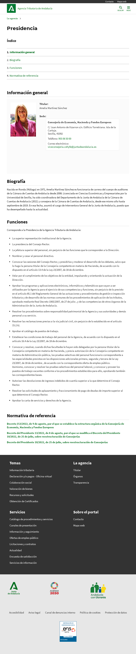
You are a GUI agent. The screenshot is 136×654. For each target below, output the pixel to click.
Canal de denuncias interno (60, 612)
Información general (22, 52)
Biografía (15, 60)
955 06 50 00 (64, 138)
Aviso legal (34, 612)
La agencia (12, 18)
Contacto (109, 1)
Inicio (42, 8)
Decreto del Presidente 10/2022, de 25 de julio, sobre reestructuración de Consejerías (57, 442)
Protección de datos (116, 612)
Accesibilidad (16, 612)
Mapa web (121, 1)
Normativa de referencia (24, 75)
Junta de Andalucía (12, 8)
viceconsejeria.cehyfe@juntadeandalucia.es (72, 146)
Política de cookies (90, 612)
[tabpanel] (82, 134)
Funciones (16, 68)
